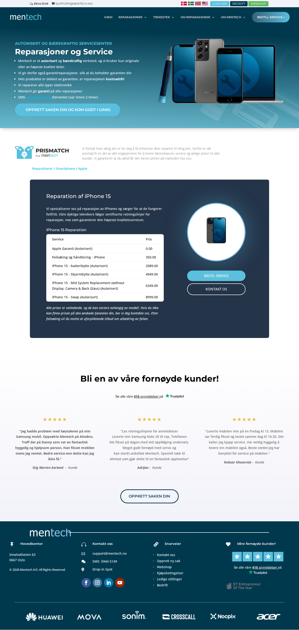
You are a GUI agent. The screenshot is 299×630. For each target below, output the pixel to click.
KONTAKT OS (216, 289)
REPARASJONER (130, 17)
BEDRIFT (238, 3)
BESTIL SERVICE (216, 275)
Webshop (164, 567)
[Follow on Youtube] (120, 582)
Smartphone (65, 168)
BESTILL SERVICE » (271, 17)
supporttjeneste (38, 97)
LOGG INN (220, 3)
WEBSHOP (258, 3)
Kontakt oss (166, 555)
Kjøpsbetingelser (170, 573)
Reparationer (42, 168)
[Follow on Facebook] (86, 582)
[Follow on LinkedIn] (108, 582)
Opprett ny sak (168, 561)
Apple (82, 168)
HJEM (108, 17)
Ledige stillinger (169, 579)
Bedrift (162, 585)
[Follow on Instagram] (97, 582)
